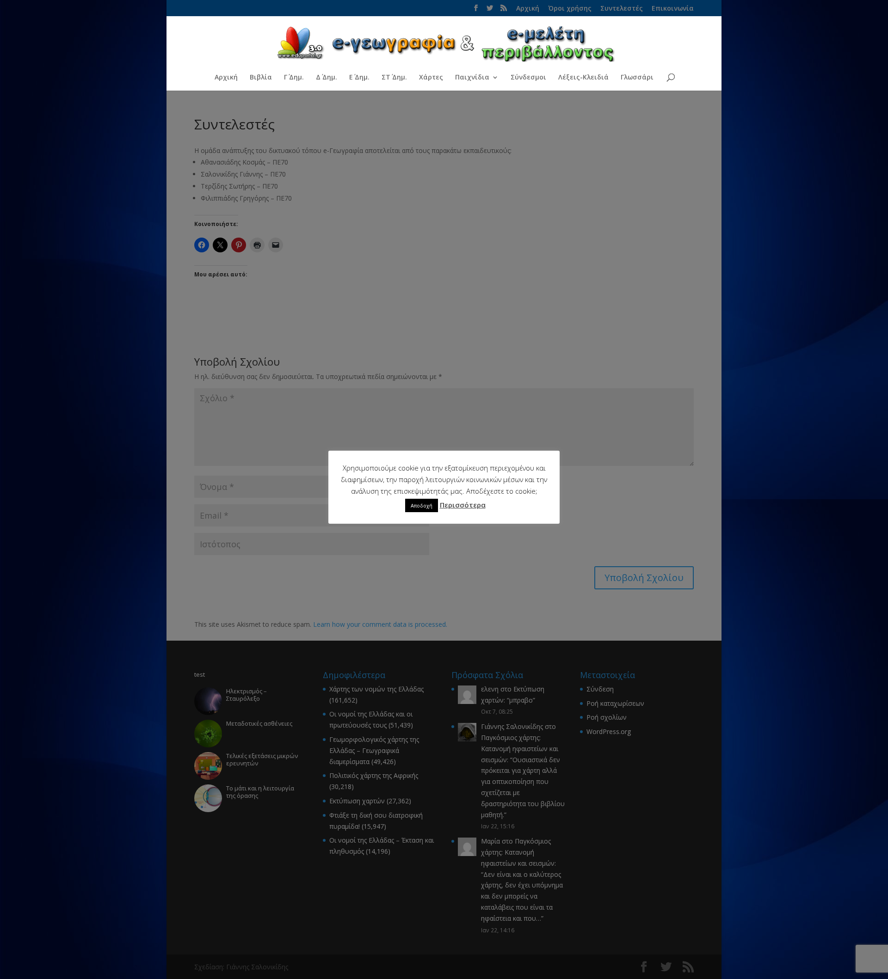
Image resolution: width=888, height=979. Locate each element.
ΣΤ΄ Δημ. (394, 77)
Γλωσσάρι (637, 77)
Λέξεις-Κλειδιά (583, 77)
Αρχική (226, 77)
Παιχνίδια (472, 77)
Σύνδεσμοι (528, 77)
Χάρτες (431, 77)
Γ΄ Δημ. (294, 77)
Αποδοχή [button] (421, 505)
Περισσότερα (463, 504)
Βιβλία (261, 77)
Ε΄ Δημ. (359, 77)
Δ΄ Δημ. (326, 77)
